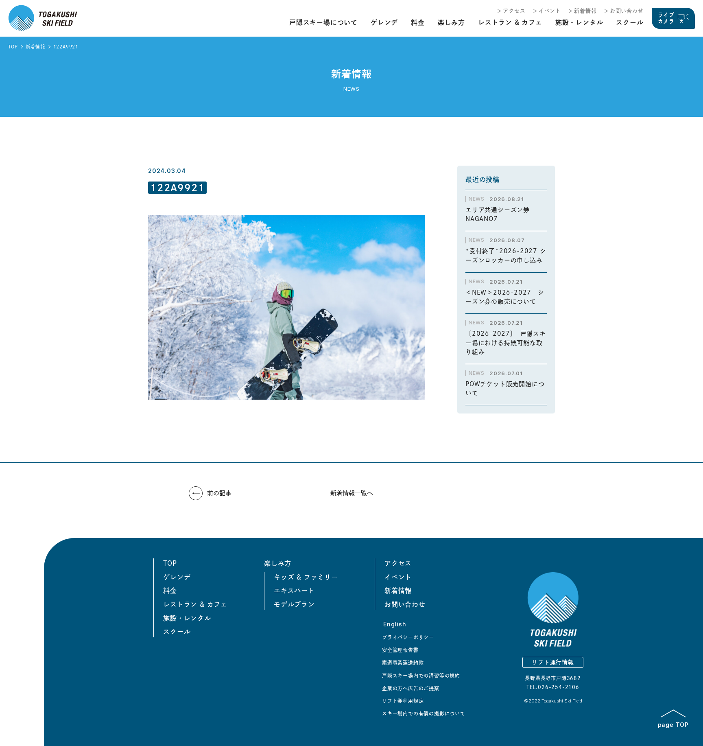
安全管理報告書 (400, 650)
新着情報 (585, 10)
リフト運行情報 (553, 662)
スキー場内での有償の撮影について (423, 713)
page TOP (673, 724)
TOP (12, 46)
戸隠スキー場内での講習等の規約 (421, 675)
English (394, 624)
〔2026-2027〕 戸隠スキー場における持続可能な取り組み (505, 342)
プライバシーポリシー (408, 637)
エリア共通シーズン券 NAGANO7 (500, 214)
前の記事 (219, 493)
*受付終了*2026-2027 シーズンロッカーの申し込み (505, 255)
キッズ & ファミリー (306, 577)
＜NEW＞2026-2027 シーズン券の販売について (504, 297)
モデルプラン (294, 604)
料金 (418, 22)
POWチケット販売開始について (504, 388)
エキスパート (294, 590)
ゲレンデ (384, 22)
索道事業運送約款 (403, 662)
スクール (629, 22)
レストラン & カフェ (510, 22)
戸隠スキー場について (323, 22)
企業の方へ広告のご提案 (410, 688)
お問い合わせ (627, 10)
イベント (550, 10)
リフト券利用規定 (403, 700)
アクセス (514, 10)
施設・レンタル (579, 22)
